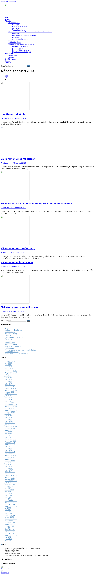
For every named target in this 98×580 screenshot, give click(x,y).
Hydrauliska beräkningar (21, 52)
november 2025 (11, 372)
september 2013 (11, 524)
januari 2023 (9, 425)
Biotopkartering (11, 334)
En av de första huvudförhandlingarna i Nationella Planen (36, 203)
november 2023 (11, 406)
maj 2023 (8, 417)
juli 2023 (8, 414)
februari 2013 (10, 530)
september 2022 (11, 430)
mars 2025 (9, 383)
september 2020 (11, 459)
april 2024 (8, 399)
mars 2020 (9, 470)
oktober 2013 (10, 522)
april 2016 (8, 493)
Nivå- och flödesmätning (14, 346)
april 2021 (8, 448)
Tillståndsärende (14, 43)
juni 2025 (8, 377)
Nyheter (8, 19)
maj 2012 (8, 537)
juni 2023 (8, 416)
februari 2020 (10, 472)
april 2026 (8, 367)
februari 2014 (10, 515)
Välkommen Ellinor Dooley (17, 262)
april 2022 (8, 435)
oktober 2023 (10, 408)
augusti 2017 (9, 486)
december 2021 (11, 439)
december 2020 (11, 454)
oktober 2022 (10, 428)
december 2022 (11, 426)
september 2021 (11, 445)
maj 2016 (8, 492)
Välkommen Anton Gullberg (18, 248)
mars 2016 (8, 495)
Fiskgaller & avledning (20, 26)
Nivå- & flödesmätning (20, 50)
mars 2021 (8, 450)
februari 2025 (10, 385)
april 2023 (8, 419)
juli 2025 (8, 376)
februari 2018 (10, 484)
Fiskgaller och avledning (14, 337)
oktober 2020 (10, 457)
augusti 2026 (10, 361)
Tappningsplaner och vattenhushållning (20, 350)
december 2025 (11, 370)
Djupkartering (17, 48)
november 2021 (11, 441)
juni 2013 (8, 528)
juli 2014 (8, 508)
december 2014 (11, 501)
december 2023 (11, 405)
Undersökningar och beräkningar (21, 44)
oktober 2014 (10, 504)
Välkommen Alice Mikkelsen (18, 158)
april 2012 (8, 539)
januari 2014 (9, 517)
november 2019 (11, 477)
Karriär (7, 61)
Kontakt (8, 63)
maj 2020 (8, 466)
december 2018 (11, 481)
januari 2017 (9, 490)
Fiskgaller (12, 57)
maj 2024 (8, 397)
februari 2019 (10, 479)
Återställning (17, 28)
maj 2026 (8, 365)
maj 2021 (8, 446)
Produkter (9, 54)
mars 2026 (9, 368)
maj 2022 (8, 434)
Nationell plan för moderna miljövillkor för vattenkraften (30, 32)
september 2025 (11, 374)
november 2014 (11, 503)
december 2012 (11, 532)
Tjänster (8, 21)
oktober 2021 (10, 443)
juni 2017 (8, 488)
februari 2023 (10, 423)
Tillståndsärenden (11, 352)
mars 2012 (8, 541)
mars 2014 (8, 513)
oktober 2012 (10, 533)
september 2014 (11, 506)
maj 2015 (8, 497)
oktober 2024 (10, 392)
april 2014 (8, 512)
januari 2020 (9, 474)
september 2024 (11, 394)
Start (7, 17)
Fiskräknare (12, 55)
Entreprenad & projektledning (24, 35)
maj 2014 (8, 510)
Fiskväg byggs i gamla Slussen (19, 307)
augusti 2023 (10, 412)
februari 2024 (10, 403)
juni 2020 (8, 464)
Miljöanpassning (14, 23)
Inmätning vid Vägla (13, 114)
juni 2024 (8, 396)
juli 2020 (8, 463)
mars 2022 (9, 437)
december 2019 (11, 475)
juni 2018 (8, 483)
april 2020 (8, 468)
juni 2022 (8, 432)
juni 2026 (8, 363)
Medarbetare (10, 343)
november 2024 (11, 390)
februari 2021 (10, 452)
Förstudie (16, 34)
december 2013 (11, 519)
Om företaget (10, 59)
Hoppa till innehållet (8, 2)
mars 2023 (9, 421)
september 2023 (11, 410)
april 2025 (8, 381)
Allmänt (8, 328)
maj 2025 (8, 379)
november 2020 (11, 455)
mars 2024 (9, 401)
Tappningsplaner (18, 30)
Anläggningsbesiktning (21, 46)
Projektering (17, 37)
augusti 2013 (9, 526)
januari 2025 (9, 387)
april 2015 (8, 499)
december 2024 (11, 388)
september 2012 (11, 535)
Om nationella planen (20, 39)
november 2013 (11, 521)
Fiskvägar (15, 25)
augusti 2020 (10, 461)
